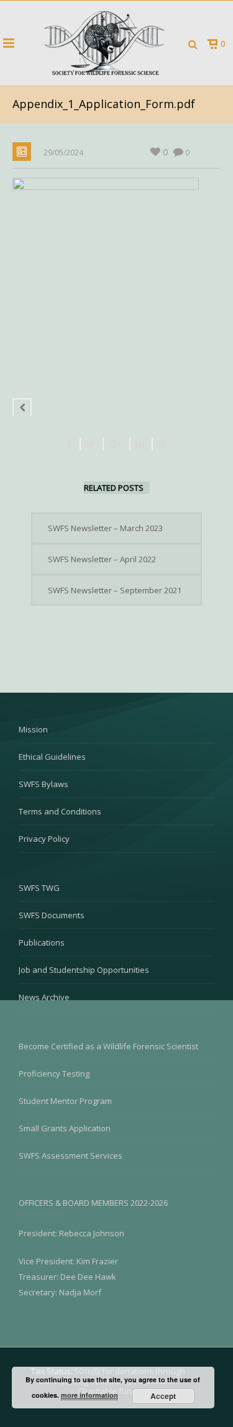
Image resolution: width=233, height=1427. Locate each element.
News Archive (44, 997)
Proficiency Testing (54, 1073)
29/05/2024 (63, 152)
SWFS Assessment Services (70, 1155)
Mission (33, 729)
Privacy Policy (44, 838)
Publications (42, 942)
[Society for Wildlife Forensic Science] (102, 43)
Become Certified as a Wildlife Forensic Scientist (108, 1046)
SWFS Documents (52, 915)
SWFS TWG (39, 887)
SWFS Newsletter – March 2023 (105, 528)
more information (89, 1395)
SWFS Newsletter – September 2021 (114, 590)
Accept (163, 1396)
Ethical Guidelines (52, 756)
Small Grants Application (65, 1128)
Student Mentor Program (65, 1100)
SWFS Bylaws (43, 784)
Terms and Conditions (60, 811)
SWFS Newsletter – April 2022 (102, 559)
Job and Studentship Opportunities (84, 969)
